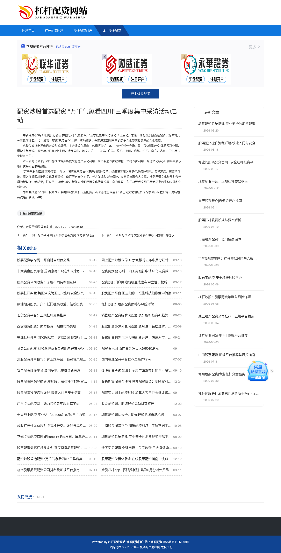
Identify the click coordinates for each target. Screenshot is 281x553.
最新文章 (211, 112)
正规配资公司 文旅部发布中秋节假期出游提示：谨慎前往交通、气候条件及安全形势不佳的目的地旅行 (149, 235)
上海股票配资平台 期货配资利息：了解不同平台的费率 (141, 425)
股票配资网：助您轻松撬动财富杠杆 (141, 403)
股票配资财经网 (150, 547)
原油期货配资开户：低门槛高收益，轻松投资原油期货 (57, 304)
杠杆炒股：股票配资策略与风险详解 (141, 304)
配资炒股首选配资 (31, 213)
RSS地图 (168, 542)
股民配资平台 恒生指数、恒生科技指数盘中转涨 (141, 293)
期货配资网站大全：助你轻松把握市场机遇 (141, 414)
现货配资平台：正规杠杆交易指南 (57, 315)
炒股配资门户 (83, 30)
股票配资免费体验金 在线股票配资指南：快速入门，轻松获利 (141, 459)
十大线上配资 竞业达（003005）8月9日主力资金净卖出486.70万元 (57, 414)
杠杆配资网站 (54, 30)
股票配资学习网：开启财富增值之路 (57, 260)
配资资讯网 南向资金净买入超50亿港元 (141, 348)
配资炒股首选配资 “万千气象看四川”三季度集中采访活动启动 (57, 459)
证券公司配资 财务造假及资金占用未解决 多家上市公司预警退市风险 (57, 348)
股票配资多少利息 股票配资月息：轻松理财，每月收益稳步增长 (141, 326)
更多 (253, 46)
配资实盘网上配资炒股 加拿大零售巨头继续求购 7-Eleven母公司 (141, 392)
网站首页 (28, 30)
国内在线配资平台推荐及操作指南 (141, 359)
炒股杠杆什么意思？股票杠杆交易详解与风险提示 (57, 425)
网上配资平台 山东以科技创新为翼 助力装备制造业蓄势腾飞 (65, 235)
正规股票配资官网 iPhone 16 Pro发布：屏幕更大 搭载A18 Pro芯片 (57, 436)
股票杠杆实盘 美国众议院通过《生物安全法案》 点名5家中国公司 (57, 293)
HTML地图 (182, 542)
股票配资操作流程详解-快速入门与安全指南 (57, 392)
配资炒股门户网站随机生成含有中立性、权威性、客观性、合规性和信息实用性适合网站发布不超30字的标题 (141, 282)
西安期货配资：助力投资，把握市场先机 (57, 326)
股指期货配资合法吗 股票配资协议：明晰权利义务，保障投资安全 (141, 381)
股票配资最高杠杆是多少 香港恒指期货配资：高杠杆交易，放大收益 (57, 447)
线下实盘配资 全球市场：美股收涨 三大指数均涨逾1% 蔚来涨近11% (141, 447)
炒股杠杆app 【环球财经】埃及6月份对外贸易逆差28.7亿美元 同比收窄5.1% (141, 470)
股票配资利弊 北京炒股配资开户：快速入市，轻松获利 (141, 337)
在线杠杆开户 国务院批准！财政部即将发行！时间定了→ (57, 337)
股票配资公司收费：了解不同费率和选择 (57, 282)
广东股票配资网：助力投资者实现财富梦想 (57, 403)
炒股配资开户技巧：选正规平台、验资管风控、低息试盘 (57, 359)
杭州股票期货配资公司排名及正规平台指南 (57, 470)
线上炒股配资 (111, 30)
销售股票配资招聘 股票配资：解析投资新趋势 (141, 315)
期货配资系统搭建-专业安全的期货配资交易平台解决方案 (141, 436)
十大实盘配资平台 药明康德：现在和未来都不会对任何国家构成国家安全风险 (57, 271)
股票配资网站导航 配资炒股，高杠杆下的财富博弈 (57, 381)
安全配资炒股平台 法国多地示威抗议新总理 (57, 370)
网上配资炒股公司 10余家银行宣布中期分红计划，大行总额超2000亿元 (141, 260)
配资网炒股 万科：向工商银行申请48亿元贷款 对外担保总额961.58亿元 (141, 271)
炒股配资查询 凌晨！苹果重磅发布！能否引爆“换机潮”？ (141, 370)
